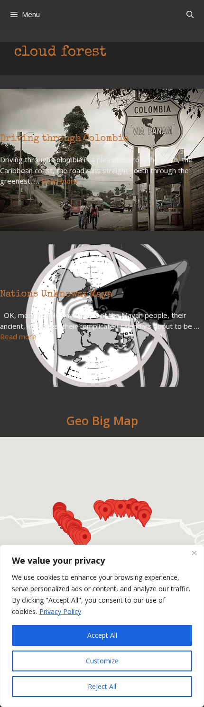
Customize (102, 660)
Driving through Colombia (64, 139)
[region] (102, 626)
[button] (85, 539)
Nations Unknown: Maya (56, 294)
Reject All (102, 686)
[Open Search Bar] (190, 14)
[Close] (194, 552)
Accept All (102, 635)
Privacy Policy (60, 611)
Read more (59, 181)
